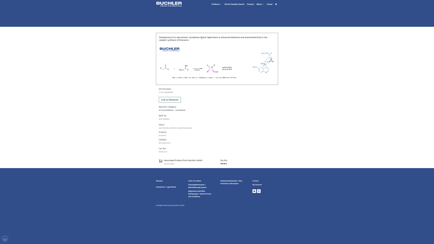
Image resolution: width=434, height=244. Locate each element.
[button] (5, 239)
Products (216, 4)
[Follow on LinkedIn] (254, 191)
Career (270, 4)
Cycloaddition (180, 110)
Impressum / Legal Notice (166, 187)
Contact (250, 4)
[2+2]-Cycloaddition (166, 110)
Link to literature (169, 99)
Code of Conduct (194, 181)
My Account (257, 185)
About (259, 4)
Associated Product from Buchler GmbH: (183, 160)
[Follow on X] (259, 191)
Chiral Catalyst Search (234, 4)
